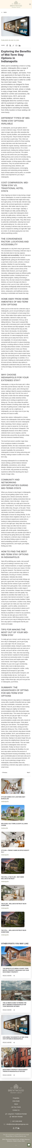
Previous (5, 772)
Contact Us (16, 1110)
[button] (30, 4)
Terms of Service (19, 1136)
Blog (5, 12)
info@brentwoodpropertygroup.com (17, 1124)
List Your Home (16, 1107)
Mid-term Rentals (17, 1116)
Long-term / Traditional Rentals (17, 1114)
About (16, 1104)
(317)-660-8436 (17, 1121)
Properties (16, 1098)
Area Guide (16, 1101)
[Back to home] (16, 4)
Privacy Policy (9, 1136)
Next (28, 772)
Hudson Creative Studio (19, 1141)
